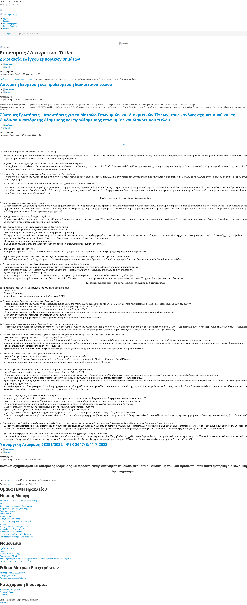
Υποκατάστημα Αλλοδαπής (11, 531)
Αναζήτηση (4, 4)
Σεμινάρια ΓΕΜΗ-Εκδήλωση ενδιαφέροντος (18, 501)
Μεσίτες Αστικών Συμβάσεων (12, 573)
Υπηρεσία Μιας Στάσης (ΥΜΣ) (12, 529)
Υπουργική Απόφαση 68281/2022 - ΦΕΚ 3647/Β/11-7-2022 (53, 444)
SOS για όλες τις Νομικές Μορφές (14, 526)
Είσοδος (3, 594)
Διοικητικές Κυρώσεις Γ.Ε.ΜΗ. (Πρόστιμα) (17, 561)
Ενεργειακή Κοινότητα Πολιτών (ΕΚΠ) (15, 534)
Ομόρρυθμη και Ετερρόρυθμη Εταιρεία (16, 506)
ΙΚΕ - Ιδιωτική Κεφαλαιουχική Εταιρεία (16, 521)
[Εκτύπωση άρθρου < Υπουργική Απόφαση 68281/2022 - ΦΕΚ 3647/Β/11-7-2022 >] (8, 449)
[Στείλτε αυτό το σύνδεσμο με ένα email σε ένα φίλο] (6, 67)
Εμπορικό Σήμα (6, 592)
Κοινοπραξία (5, 513)
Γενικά (2, 551)
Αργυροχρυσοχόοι (8, 575)
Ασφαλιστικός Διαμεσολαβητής (13, 578)
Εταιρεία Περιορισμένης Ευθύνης (14, 508)
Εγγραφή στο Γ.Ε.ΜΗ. (9, 556)
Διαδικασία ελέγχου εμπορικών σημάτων (40, 59)
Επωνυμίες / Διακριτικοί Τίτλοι (12, 589)
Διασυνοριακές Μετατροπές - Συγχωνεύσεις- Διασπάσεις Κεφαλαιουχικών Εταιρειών (35, 558)
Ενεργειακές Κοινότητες (10, 519)
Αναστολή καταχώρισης (10, 553)
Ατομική (3, 503)
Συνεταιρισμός (6, 516)
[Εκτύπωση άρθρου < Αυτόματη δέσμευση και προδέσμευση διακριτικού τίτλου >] (8, 89)
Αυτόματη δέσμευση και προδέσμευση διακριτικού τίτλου (56, 84)
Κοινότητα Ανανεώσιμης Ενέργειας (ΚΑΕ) (17, 537)
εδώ (9, 480)
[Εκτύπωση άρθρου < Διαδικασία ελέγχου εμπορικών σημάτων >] (8, 64)
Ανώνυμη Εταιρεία (7, 511)
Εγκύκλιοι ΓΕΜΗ (7, 548)
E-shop (3, 524)
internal (3, 602)
